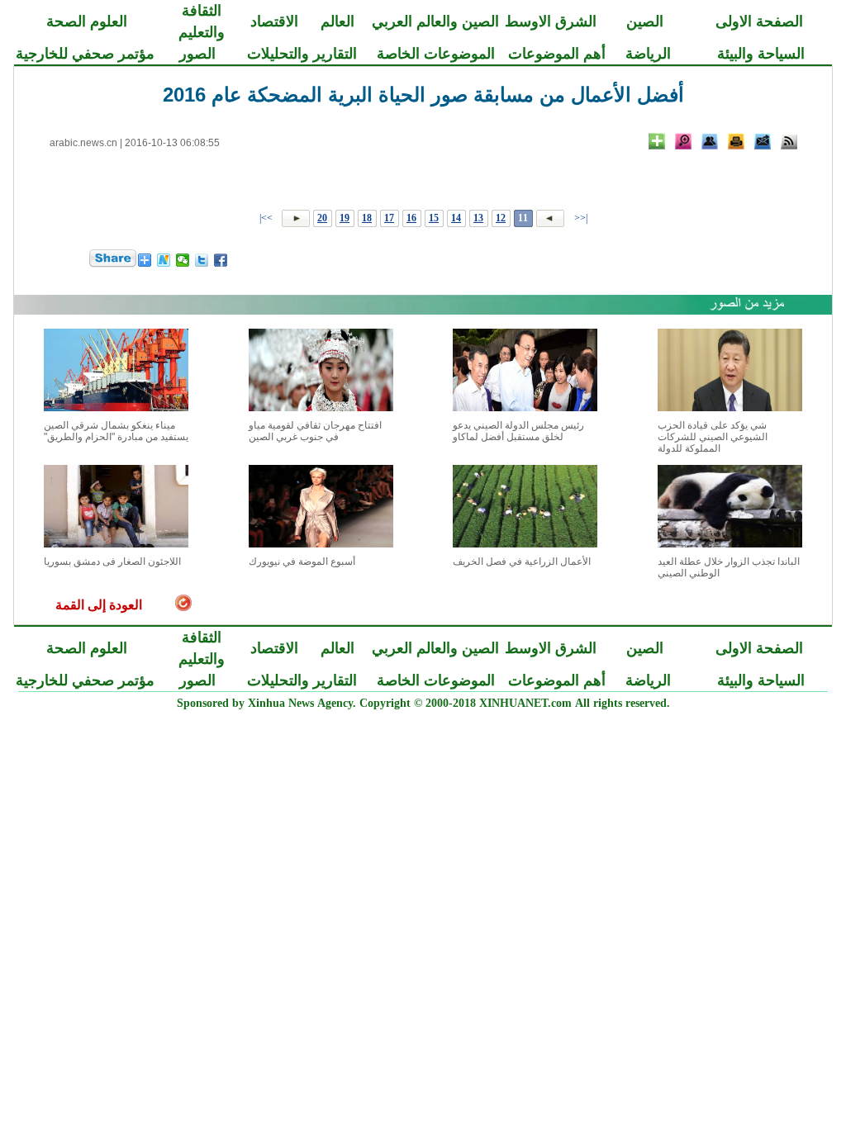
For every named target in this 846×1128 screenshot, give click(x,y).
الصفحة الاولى (759, 21)
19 (344, 218)
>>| (267, 218)
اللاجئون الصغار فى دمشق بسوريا (112, 561)
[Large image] (683, 141)
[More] (657, 141)
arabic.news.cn (83, 143)
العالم (337, 21)
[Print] (736, 141)
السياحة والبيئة (761, 53)
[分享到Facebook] (221, 260)
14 (456, 218)
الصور (197, 53)
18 (367, 218)
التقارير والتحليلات (302, 53)
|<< (580, 218)
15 (434, 218)
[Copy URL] (709, 141)
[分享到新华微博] (164, 260)
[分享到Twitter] (202, 260)
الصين (644, 21)
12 (501, 218)
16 (411, 218)
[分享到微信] (183, 260)
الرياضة (648, 53)
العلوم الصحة (86, 21)
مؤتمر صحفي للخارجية (85, 53)
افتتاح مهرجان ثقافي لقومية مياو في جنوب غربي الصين (315, 431)
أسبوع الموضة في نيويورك (302, 561)
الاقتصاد (274, 21)
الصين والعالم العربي (435, 21)
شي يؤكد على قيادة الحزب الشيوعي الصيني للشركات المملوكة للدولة (713, 436)
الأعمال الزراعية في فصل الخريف (522, 561)
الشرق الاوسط (550, 21)
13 (478, 218)
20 (322, 218)
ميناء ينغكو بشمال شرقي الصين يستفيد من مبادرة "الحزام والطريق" (116, 431)
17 (389, 218)
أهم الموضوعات (557, 53)
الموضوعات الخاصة (436, 53)
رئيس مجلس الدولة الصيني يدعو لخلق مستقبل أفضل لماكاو (518, 431)
